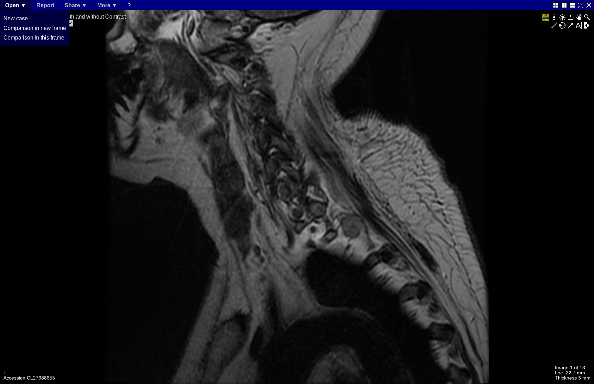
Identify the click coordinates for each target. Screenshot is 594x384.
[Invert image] (587, 25)
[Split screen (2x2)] (555, 5)
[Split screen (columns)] (564, 5)
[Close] (588, 5)
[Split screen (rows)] (572, 5)
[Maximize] (580, 5)
